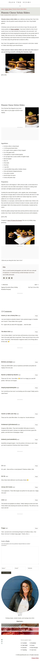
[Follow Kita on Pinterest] (12, 278)
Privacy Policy (35, 658)
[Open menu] (20, 6)
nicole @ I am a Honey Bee (9, 315)
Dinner (32, 645)
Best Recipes (34, 647)
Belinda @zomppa (6, 362)
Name (4, 568)
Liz (2, 465)
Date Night (25, 645)
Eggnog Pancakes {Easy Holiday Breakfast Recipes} (9, 287)
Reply (36, 315)
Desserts (20, 629)
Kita (4, 267)
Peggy (3, 528)
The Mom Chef (5, 331)
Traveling (24, 650)
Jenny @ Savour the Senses (14, 220)
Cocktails (20, 625)
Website (30, 568)
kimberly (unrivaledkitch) (9, 439)
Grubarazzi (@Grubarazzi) (9, 424)
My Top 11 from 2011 (33, 286)
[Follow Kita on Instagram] (9, 278)
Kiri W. (3, 476)
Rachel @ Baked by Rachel (9, 374)
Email (17, 568)
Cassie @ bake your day (8, 413)
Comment (4, 545)
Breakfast (33, 643)
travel (20, 633)
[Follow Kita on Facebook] (4, 278)
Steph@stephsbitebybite (8, 387)
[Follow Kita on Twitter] (6, 278)
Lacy (2, 500)
